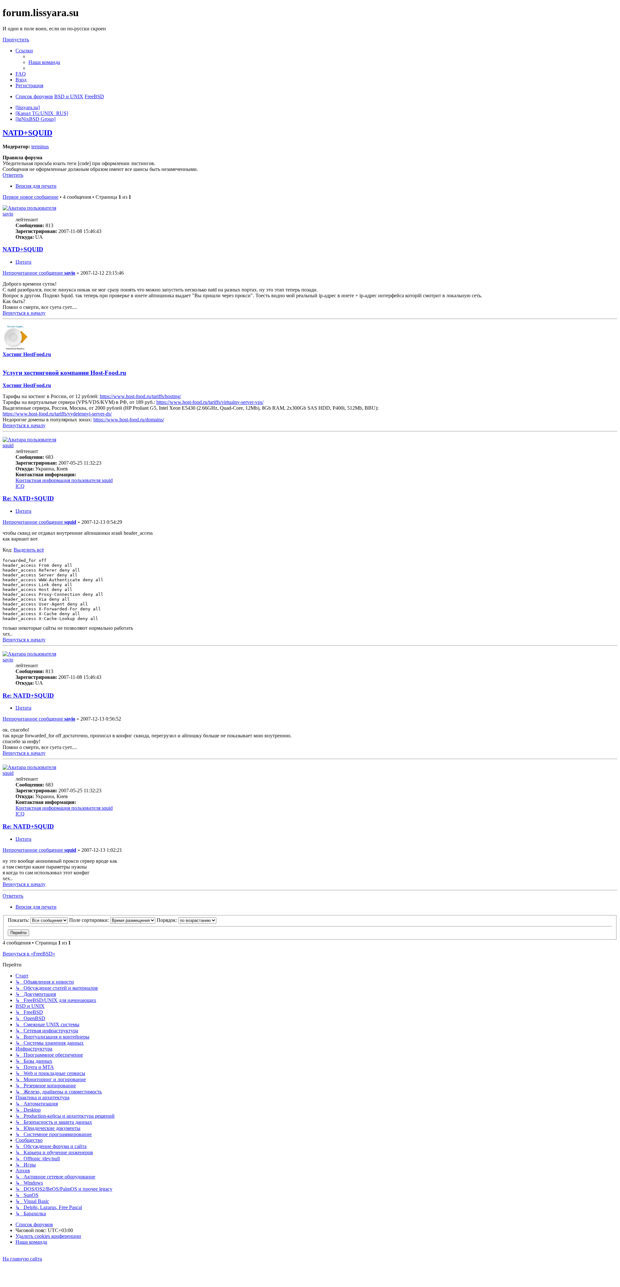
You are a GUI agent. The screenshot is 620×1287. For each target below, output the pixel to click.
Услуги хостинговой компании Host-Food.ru (64, 372)
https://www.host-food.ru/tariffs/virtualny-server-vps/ (210, 402)
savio (8, 213)
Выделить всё (29, 550)
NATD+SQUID (27, 133)
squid (8, 445)
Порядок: (167, 920)
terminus (40, 146)
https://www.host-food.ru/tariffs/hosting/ (140, 396)
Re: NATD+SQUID (28, 498)
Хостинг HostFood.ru (27, 354)
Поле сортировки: (89, 920)
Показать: (19, 920)
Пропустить (16, 39)
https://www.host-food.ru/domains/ (128, 419)
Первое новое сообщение (30, 197)
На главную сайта (22, 1258)
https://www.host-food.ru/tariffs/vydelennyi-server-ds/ (57, 414)
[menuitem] (44, 62)
